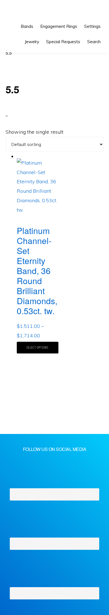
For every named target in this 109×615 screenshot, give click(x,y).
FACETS (24, 11)
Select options (37, 347)
